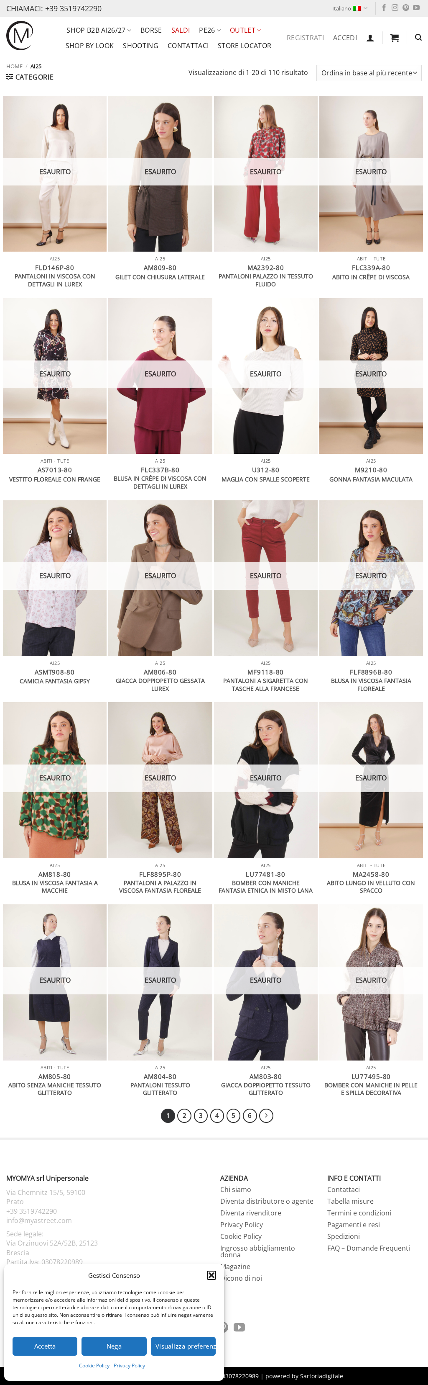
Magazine (235, 1266)
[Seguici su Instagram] (395, 8)
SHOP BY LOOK (90, 45)
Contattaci (188, 45)
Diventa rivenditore (250, 1213)
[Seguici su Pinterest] (406, 8)
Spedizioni (343, 1236)
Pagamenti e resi (353, 1224)
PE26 (207, 30)
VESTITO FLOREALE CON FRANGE (54, 479)
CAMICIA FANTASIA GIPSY (55, 681)
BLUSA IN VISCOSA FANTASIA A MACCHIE (55, 887)
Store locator (244, 45)
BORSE (151, 30)
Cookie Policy (94, 1365)
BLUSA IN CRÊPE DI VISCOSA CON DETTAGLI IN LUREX (160, 482)
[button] (211, 1275)
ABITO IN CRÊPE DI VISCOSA (371, 277)
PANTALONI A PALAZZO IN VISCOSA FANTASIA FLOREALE (160, 887)
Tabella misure (350, 1201)
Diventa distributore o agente (266, 1201)
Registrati (305, 37)
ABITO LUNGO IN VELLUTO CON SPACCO (371, 887)
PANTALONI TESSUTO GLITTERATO (160, 1089)
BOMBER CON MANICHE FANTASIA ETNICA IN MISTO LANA (266, 887)
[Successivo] (266, 1116)
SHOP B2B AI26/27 (95, 30)
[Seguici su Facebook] (384, 8)
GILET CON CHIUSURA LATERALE (160, 277)
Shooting (140, 45)
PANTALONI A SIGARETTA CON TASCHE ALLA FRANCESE (265, 684)
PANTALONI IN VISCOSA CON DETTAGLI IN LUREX (55, 280)
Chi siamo (235, 1189)
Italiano (341, 8)
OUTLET (242, 30)
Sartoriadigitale (321, 1376)
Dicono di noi (241, 1278)
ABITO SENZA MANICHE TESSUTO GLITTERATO (54, 1089)
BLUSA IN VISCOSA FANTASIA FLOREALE (371, 684)
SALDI (180, 30)
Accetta (45, 1346)
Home (14, 66)
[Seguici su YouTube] (416, 8)
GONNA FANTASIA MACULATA (371, 479)
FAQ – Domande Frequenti (368, 1248)
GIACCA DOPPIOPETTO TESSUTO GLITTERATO (266, 1089)
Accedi (345, 37)
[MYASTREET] (19, 35)
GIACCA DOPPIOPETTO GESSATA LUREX (160, 684)
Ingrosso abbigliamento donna (257, 1251)
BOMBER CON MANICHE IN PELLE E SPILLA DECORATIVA (371, 1089)
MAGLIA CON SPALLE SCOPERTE (266, 479)
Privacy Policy (129, 1365)
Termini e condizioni (359, 1213)
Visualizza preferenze (185, 1346)
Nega (114, 1346)
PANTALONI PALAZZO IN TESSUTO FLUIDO (266, 280)
